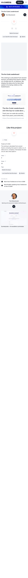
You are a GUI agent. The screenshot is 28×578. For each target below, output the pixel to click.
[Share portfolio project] (15, 28)
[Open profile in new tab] (3, 15)
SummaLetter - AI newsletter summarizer (12, 226)
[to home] (6, 2)
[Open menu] (26, 2)
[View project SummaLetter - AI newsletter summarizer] (14, 218)
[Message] (24, 14)
